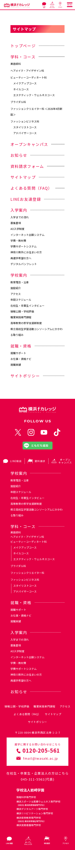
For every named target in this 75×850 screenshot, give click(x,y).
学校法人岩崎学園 (30, 790)
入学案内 (18, 210)
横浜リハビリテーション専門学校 (34, 813)
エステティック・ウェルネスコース (34, 95)
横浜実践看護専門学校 (28, 825)
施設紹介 (15, 288)
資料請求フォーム (27, 166)
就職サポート (18, 353)
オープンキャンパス (29, 144)
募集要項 (15, 223)
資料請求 (40, 461)
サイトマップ (23, 177)
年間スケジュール (20, 299)
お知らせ (18, 155)
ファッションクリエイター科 (27, 573)
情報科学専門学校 (26, 797)
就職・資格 (21, 346)
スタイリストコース (25, 127)
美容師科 (15, 64)
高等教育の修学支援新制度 (26, 323)
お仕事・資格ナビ (20, 359)
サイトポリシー (25, 375)
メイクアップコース (25, 83)
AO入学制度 (17, 229)
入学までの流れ (19, 217)
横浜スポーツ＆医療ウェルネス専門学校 (38, 803)
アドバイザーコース (25, 133)
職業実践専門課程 (20, 317)
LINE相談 (16, 461)
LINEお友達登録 (25, 199)
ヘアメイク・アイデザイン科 (27, 70)
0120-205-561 (41, 750)
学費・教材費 (18, 240)
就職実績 (15, 364)
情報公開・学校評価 (22, 311)
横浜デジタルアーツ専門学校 (32, 809)
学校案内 (18, 275)
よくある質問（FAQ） (31, 188)
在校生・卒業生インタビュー (27, 305)
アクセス (15, 294)
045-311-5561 (32, 779)
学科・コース (23, 56)
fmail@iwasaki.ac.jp (40, 758)
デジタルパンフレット (23, 264)
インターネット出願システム (27, 235)
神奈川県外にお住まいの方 (26, 252)
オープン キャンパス (65, 461)
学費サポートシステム (23, 246)
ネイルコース (21, 89)
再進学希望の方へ (20, 258)
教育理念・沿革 (19, 282)
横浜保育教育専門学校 (31, 819)
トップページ (23, 45)
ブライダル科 (18, 102)
